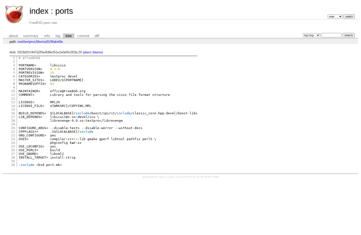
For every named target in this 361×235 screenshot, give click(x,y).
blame (97, 52)
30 (13, 165)
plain (87, 52)
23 (13, 139)
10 (13, 91)
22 (13, 135)
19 (13, 124)
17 (13, 117)
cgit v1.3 (164, 176)
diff (97, 36)
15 (13, 109)
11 (13, 95)
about (13, 36)
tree (69, 36)
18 (13, 120)
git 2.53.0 (175, 176)
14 (13, 106)
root (20, 42)
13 (13, 102)
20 (13, 128)
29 (13, 161)
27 (13, 154)
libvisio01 (43, 42)
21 (13, 131)
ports (64, 10)
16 (13, 113)
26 (13, 150)
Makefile (57, 42)
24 (13, 143)
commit (83, 36)
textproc (30, 42)
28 (13, 157)
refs (47, 36)
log (58, 36)
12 (13, 98)
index (39, 10)
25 (13, 146)
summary (31, 36)
